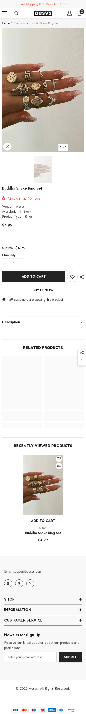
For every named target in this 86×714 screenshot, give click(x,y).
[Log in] (69, 13)
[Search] (16, 13)
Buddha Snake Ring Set (43, 533)
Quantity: (9, 255)
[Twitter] (30, 583)
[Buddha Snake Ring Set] (43, 485)
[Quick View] (59, 466)
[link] (22, 418)
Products (19, 23)
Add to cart (35, 276)
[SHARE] (81, 277)
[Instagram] (8, 583)
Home (6, 23)
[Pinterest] (19, 583)
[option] (43, 90)
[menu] (4, 13)
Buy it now (43, 290)
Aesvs (20, 206)
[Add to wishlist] (72, 277)
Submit (70, 657)
